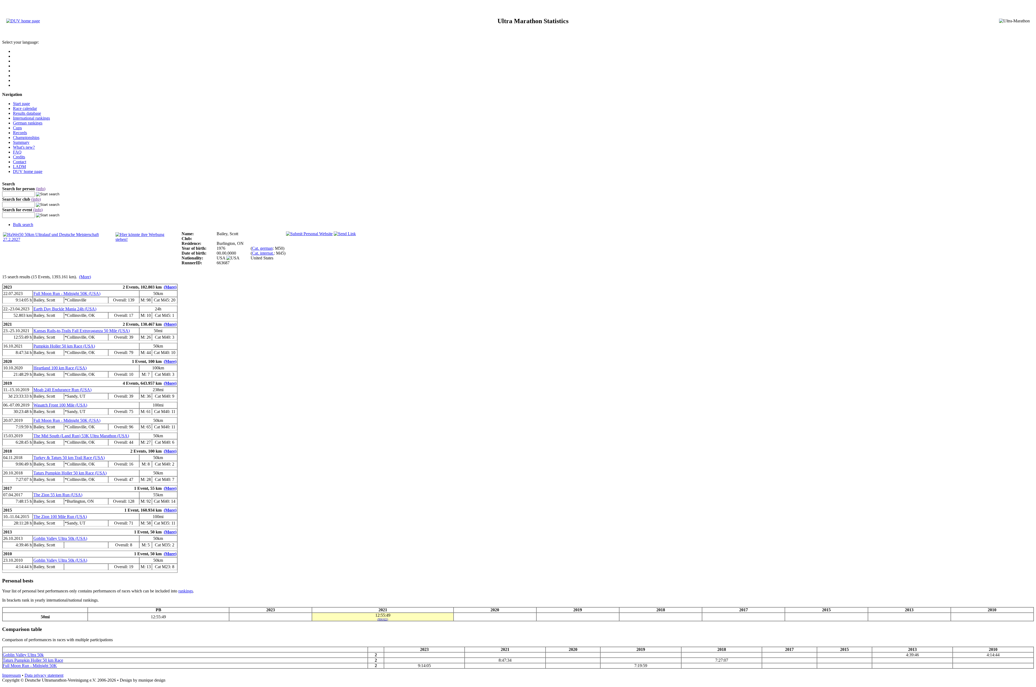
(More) (85, 277)
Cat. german (262, 248)
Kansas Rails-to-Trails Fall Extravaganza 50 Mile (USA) (81, 330)
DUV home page (27, 171)
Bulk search (23, 224)
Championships (26, 137)
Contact (19, 161)
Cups (17, 128)
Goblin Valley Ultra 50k (23, 655)
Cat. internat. (263, 253)
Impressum (11, 675)
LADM (19, 166)
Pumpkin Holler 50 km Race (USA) (64, 346)
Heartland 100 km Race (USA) (60, 368)
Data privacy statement (44, 675)
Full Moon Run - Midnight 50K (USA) (66, 293)
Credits (19, 157)
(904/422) (382, 619)
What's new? (24, 147)
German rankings (27, 123)
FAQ (17, 152)
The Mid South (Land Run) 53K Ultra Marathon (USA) (81, 435)
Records (20, 132)
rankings (185, 591)
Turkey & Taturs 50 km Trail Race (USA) (69, 457)
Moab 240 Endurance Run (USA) (62, 389)
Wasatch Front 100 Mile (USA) (60, 405)
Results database (27, 113)
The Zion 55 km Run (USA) (57, 494)
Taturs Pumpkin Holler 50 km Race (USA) (70, 473)
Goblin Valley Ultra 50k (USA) (60, 538)
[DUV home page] (23, 21)
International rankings (31, 118)
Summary (21, 142)
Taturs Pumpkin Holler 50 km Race (33, 660)
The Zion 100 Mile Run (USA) (60, 516)
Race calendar (25, 108)
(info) (40, 188)
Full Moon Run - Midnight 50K (30, 665)
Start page (21, 103)
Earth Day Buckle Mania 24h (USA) (64, 309)
